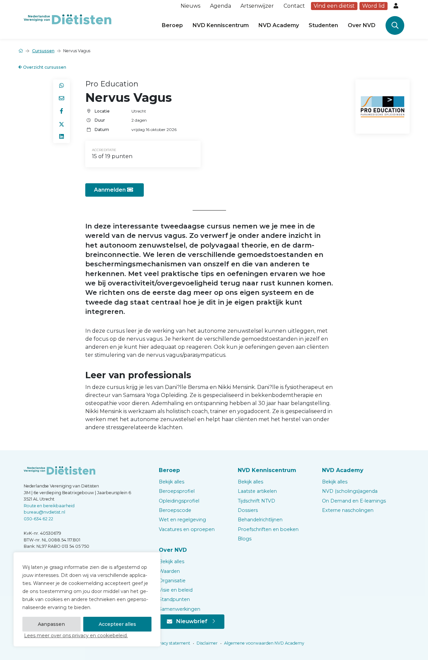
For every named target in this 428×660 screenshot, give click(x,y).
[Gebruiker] (396, 6)
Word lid (373, 6)
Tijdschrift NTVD (256, 501)
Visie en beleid (176, 590)
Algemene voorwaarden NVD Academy (263, 643)
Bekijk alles (171, 482)
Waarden (169, 571)
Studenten (323, 25)
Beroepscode (175, 510)
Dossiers (248, 510)
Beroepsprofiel (177, 491)
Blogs (244, 539)
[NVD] (67, 19)
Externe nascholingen (347, 510)
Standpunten (174, 599)
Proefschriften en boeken (268, 529)
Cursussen (43, 50)
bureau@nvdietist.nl (44, 512)
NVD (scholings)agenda (350, 491)
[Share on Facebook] (61, 111)
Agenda (220, 6)
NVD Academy (278, 25)
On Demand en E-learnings (354, 501)
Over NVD (362, 25)
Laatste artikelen (257, 491)
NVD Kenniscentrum (221, 25)
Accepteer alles (117, 624)
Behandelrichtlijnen (260, 520)
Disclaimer (207, 643)
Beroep (172, 25)
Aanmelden (110, 190)
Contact (294, 6)
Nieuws (190, 6)
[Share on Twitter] (61, 124)
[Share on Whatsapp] (61, 85)
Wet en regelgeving (182, 520)
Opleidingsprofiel (179, 501)
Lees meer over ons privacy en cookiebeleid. (76, 636)
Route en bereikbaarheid (49, 505)
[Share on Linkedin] (61, 136)
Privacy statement (171, 643)
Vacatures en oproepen (187, 529)
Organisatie (172, 581)
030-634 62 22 (38, 518)
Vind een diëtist (334, 6)
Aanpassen (51, 624)
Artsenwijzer (257, 6)
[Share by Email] (61, 98)
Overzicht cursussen (44, 67)
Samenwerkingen (179, 609)
